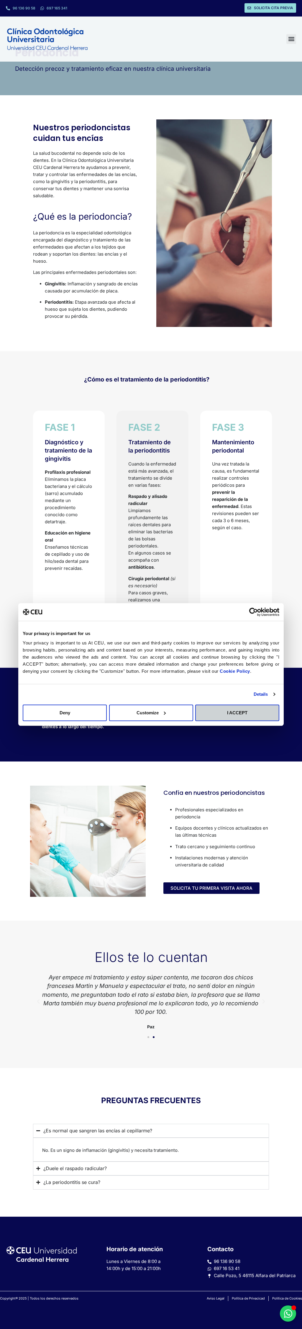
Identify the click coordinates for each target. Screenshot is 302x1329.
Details (261, 694)
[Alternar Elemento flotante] (288, 1313)
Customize (148, 712)
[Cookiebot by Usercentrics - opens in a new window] (253, 612)
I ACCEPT (237, 712)
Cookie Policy (235, 671)
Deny (65, 712)
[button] (291, 39)
